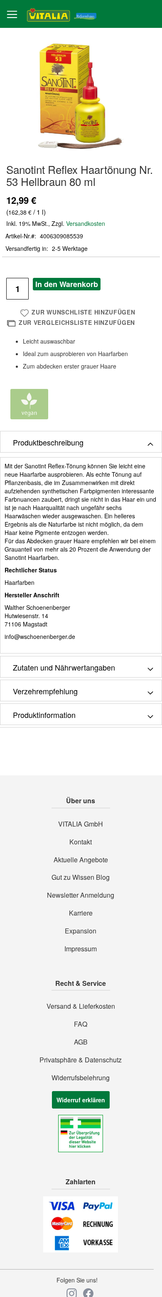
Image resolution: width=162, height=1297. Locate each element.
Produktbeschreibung (48, 442)
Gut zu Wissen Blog (81, 877)
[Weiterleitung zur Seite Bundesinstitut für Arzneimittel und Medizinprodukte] (80, 1150)
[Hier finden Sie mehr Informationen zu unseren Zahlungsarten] (80, 1250)
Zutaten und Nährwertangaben (64, 667)
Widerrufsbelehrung (81, 1077)
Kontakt (80, 842)
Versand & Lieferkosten (81, 1006)
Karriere (81, 913)
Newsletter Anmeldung (80, 895)
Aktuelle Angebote (81, 859)
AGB (81, 1042)
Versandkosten (85, 223)
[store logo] (61, 14)
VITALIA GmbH (80, 824)
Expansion (80, 931)
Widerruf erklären (80, 1100)
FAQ (80, 1024)
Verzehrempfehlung (45, 691)
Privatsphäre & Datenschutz (80, 1059)
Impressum (80, 948)
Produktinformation (44, 714)
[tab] (81, 442)
